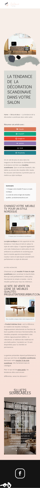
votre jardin (21, 370)
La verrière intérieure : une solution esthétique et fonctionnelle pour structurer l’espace (20, 413)
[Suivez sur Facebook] (20, 473)
